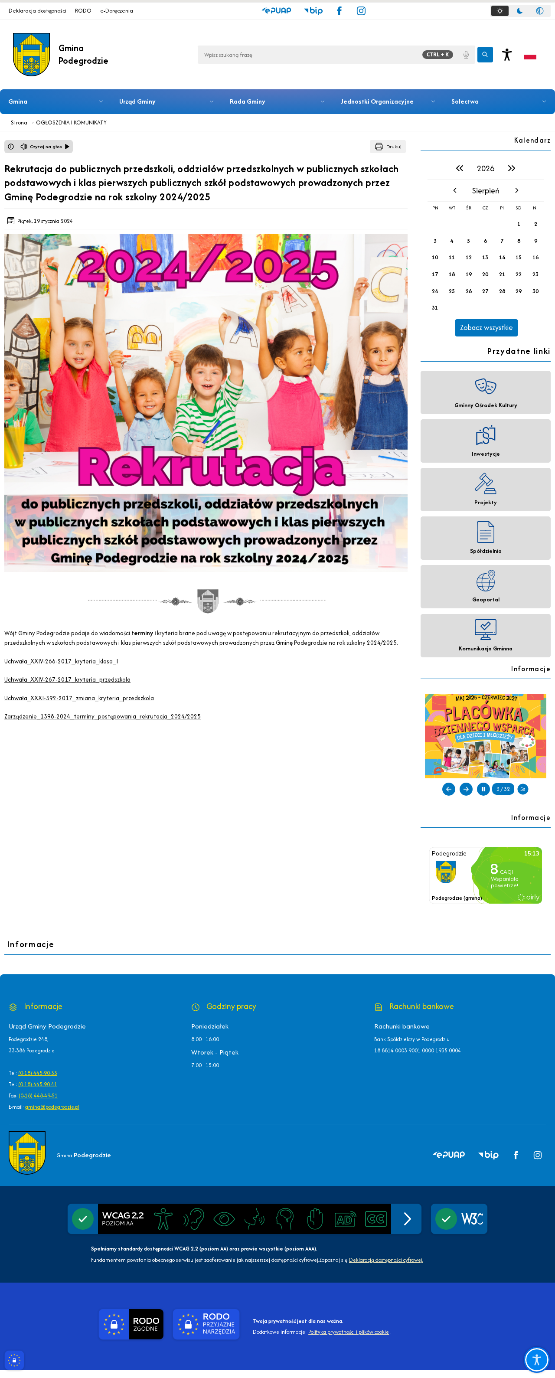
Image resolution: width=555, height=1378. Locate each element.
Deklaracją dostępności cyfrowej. (386, 1260)
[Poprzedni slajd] (448, 789)
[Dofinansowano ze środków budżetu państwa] (485, 736)
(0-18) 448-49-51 (38, 1095)
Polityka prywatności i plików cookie (348, 1332)
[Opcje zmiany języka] (530, 54)
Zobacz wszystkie (486, 327)
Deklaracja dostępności (37, 11)
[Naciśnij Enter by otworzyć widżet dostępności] (506, 54)
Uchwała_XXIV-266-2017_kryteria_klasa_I (61, 661)
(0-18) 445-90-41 (37, 1084)
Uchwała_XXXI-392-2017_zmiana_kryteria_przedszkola (79, 698)
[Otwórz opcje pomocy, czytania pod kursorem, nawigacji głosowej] (536, 1359)
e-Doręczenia (116, 11)
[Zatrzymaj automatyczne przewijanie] (483, 789)
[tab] (500, 11)
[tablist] (520, 11)
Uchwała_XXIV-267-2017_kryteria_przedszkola (67, 679)
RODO (83, 11)
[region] (486, 246)
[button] (276, 10)
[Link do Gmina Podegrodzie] (27, 1153)
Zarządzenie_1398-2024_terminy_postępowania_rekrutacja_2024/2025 (102, 716)
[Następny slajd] (466, 789)
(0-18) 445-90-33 (37, 1073)
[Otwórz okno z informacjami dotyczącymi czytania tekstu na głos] (10, 146)
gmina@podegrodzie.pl (52, 1106)
